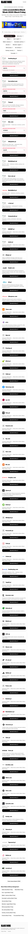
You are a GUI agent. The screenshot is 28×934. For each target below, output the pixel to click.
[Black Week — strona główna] (6, 2)
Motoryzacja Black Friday (7, 906)
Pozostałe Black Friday (19, 915)
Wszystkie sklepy (10, 36)
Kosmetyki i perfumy (19, 41)
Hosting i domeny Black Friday (9, 912)
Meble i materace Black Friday (8, 895)
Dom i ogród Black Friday (7, 892)
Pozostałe (14, 53)
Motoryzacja (9, 47)
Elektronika (20, 36)
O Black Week (3, 931)
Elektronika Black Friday (7, 889)
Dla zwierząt (18, 47)
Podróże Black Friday (6, 915)
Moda (9, 38)
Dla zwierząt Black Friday (7, 909)
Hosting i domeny (10, 50)
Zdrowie (8, 44)
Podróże (19, 50)
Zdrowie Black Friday (6, 901)
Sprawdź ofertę (13, 75)
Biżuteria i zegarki (17, 44)
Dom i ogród (17, 38)
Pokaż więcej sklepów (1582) (14, 881)
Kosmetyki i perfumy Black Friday (9, 898)
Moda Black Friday (19, 889)
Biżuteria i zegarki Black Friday (9, 904)
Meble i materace (7, 41)
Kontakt (24, 1)
